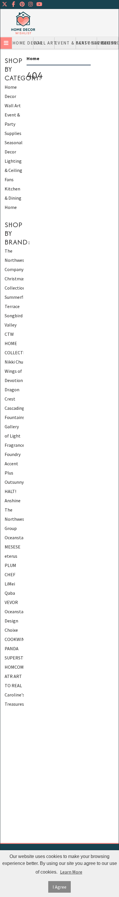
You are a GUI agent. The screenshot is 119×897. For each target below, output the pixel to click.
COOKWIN (14, 639)
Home (11, 207)
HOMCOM (14, 667)
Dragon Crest (12, 394)
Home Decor (23, 43)
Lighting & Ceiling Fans (107, 43)
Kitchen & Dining (13, 193)
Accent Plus (11, 468)
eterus (11, 556)
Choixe (11, 630)
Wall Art (44, 43)
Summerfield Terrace (14, 301)
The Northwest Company (14, 260)
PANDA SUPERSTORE (14, 653)
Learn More (71, 872)
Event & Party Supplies (65, 43)
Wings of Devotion (14, 375)
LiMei (10, 584)
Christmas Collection (14, 283)
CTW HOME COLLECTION (14, 343)
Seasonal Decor (86, 43)
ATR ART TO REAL (13, 680)
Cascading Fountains (14, 412)
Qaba (10, 593)
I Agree (59, 887)
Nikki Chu (14, 362)
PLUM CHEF (10, 569)
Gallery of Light (13, 431)
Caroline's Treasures (14, 699)
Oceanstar (14, 537)
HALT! (10, 491)
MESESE (13, 547)
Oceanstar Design (14, 616)
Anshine (13, 500)
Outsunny (14, 482)
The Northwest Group (14, 519)
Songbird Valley (14, 320)
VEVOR (11, 602)
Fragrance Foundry (14, 449)
